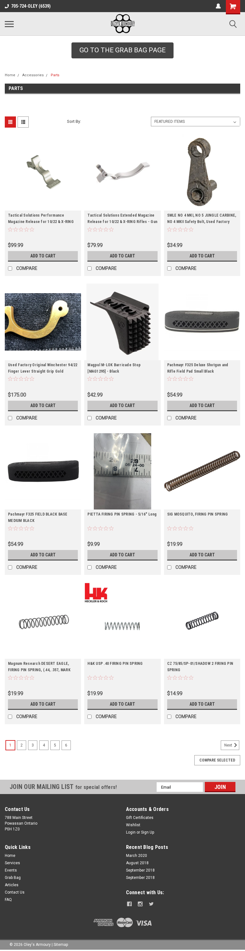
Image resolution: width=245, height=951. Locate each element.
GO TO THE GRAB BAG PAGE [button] (122, 50)
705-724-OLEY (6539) (31, 6)
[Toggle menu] (9, 23)
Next (228, 745)
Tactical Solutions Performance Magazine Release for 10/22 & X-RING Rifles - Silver (41, 221)
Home (10, 75)
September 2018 (140, 870)
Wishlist (133, 825)
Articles (12, 885)
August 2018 (137, 863)
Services (12, 863)
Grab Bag (13, 877)
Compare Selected (217, 760)
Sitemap (61, 944)
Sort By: (74, 121)
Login (131, 832)
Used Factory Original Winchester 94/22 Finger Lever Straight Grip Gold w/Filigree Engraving (43, 371)
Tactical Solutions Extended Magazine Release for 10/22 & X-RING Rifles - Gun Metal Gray (122, 221)
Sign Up (147, 832)
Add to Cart (43, 255)
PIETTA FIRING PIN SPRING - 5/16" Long (122, 514)
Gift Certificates (139, 817)
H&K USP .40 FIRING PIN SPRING (115, 663)
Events (11, 870)
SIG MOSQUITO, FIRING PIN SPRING (197, 514)
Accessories (33, 75)
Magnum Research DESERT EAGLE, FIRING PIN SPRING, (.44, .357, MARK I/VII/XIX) (39, 670)
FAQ (8, 899)
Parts (55, 75)
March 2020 (136, 855)
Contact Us (15, 892)
